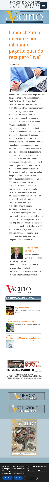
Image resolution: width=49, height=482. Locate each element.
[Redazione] (26, 412)
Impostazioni (31, 478)
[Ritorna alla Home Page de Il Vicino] (24, 17)
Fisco (18, 64)
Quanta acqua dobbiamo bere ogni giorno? (23, 338)
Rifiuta (18, 478)
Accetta (7, 478)
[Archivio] (26, 400)
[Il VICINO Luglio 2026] (24, 456)
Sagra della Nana (22, 307)
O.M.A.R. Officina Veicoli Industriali (20, 321)
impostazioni (20, 473)
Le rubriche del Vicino (20, 297)
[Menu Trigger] (43, 5)
